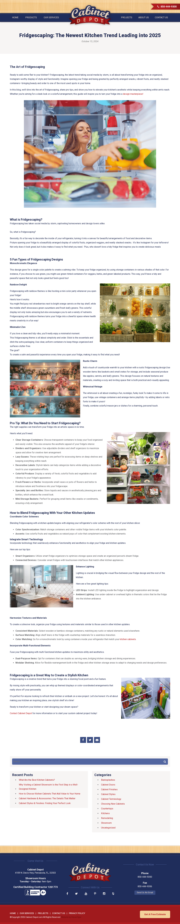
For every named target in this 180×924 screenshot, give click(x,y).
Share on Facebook (83, 740)
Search (164, 761)
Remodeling (107, 818)
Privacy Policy (77, 913)
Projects (126, 17)
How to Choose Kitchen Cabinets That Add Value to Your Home (49, 793)
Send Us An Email (145, 892)
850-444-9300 (169, 6)
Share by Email (97, 740)
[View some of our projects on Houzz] (113, 894)
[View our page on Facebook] (67, 894)
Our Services (51, 17)
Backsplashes (108, 780)
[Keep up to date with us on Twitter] (76, 894)
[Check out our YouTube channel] (86, 894)
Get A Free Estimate (155, 914)
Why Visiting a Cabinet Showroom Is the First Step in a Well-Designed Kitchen (48, 786)
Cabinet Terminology (111, 799)
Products (31, 17)
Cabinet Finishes (109, 789)
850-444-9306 (145, 886)
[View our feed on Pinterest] (95, 894)
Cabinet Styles (108, 794)
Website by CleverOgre (71, 917)
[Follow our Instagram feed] (104, 894)
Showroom (106, 823)
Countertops (107, 808)
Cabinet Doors (108, 784)
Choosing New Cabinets (113, 803)
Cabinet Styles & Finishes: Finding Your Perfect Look (45, 803)
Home (15, 17)
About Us (143, 17)
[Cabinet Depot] (90, 15)
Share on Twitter (90, 740)
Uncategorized (108, 827)
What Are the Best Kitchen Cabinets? (37, 780)
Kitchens (105, 813)
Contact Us (161, 17)
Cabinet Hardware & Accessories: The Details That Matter (47, 798)
